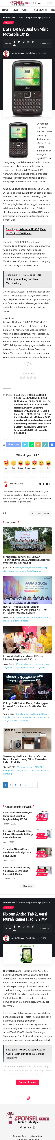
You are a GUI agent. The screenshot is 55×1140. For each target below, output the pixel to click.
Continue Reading (27, 1082)
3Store (19, 664)
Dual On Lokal (21, 404)
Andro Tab (43, 971)
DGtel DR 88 (27, 395)
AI (16, 617)
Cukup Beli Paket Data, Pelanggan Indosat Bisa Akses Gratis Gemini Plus (25, 706)
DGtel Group (20, 398)
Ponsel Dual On (35, 420)
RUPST (47, 617)
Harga (13, 717)
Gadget (8, 908)
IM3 (19, 717)
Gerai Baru (39, 664)
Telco (25, 621)
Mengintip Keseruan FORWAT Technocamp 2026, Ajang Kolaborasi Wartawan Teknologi (26, 560)
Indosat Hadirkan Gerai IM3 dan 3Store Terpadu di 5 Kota (23, 658)
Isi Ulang (33, 717)
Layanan (18, 667)
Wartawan (37, 571)
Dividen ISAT (24, 617)
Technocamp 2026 (23, 571)
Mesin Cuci (29, 770)
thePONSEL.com (17, 53)
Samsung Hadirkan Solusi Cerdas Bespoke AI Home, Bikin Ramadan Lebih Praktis (25, 759)
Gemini (29, 714)
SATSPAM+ (13, 720)
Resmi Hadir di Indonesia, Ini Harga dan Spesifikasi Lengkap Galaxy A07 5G (17, 816)
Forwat (25, 567)
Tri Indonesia (25, 720)
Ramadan (45, 770)
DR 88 (32, 401)
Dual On (46, 401)
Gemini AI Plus (39, 714)
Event (18, 567)
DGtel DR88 (40, 395)
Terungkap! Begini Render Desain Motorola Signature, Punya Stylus (17, 852)
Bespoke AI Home (26, 767)
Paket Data (34, 667)
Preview (8, 23)
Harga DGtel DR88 (23, 414)
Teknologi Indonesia (12, 621)
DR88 (38, 401)
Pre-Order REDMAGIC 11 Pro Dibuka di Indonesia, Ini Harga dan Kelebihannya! (18, 834)
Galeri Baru (28, 664)
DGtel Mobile (33, 398)
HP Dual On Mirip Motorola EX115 (34, 417)
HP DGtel (37, 414)
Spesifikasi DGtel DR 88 (25, 430)
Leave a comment (42, 514)
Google (6, 717)
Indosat (34, 617)
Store (42, 667)
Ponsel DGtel (20, 420)
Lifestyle (19, 770)
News (11, 571)
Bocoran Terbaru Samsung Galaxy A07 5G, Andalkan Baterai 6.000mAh (16, 870)
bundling (20, 714)
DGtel (17, 395)
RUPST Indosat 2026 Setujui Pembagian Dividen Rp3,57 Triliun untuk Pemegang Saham (25, 609)
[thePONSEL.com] (20, 3)
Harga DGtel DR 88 (39, 411)
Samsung (7, 774)
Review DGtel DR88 (37, 426)
